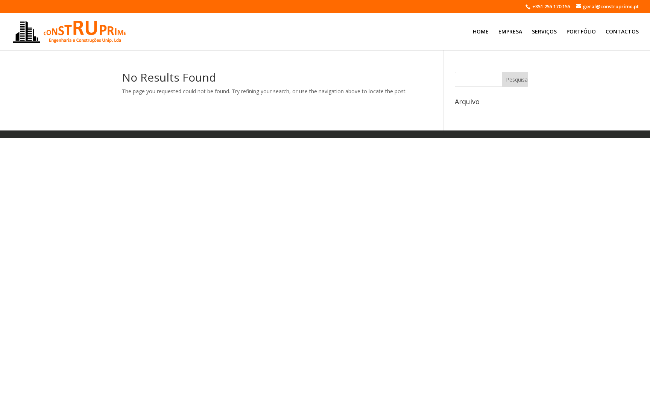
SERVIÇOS (544, 32)
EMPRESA (510, 32)
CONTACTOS (622, 32)
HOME (481, 32)
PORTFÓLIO (581, 32)
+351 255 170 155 (550, 6)
